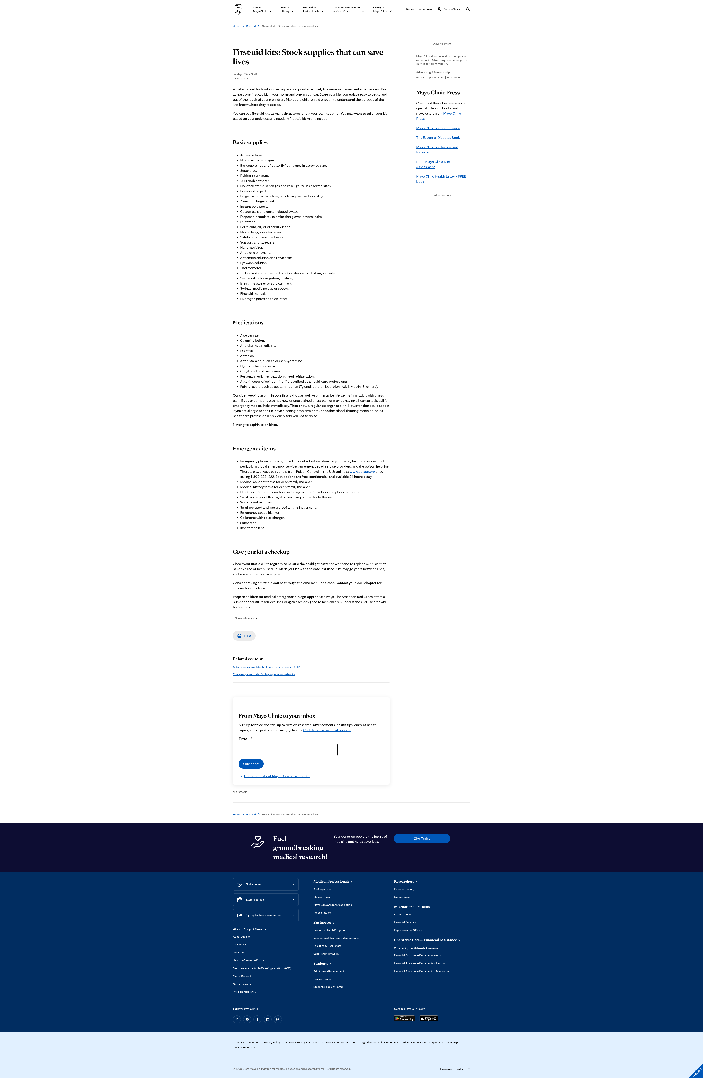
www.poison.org (362, 471)
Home (236, 26)
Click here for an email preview (327, 730)
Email (245, 738)
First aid (251, 26)
